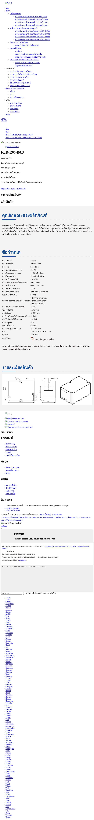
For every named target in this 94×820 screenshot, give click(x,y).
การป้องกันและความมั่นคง (21, 71)
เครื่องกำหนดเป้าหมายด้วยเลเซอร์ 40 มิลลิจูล (32, 34)
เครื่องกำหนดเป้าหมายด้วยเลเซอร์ (23, 28)
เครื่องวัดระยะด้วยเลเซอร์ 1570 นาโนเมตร (31, 22)
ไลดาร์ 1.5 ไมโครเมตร (19, 43)
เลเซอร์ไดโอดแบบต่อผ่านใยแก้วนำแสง (30, 57)
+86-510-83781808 (13, 510)
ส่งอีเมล (4, 526)
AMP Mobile (57, 515)
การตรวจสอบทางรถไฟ (19, 77)
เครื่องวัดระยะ (15, 14)
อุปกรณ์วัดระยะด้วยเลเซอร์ (11, 520)
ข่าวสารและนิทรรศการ (15, 89)
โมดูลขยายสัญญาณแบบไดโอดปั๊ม (28, 54)
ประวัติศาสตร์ (15, 106)
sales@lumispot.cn (12, 508)
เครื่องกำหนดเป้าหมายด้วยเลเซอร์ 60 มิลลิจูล (32, 37)
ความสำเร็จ (14, 112)
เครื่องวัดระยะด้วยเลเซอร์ (66, 517)
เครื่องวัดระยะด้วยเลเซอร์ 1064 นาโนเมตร (31, 25)
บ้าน (7, 8)
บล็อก (12, 91)
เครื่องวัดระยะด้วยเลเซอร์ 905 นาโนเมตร (31, 17)
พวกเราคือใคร (16, 103)
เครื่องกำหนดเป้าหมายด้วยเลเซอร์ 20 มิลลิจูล (32, 31)
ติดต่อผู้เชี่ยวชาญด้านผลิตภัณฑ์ (13, 189)
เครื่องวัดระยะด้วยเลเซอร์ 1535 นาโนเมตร (31, 19)
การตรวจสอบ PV (17, 80)
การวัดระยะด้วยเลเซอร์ (10, 517)
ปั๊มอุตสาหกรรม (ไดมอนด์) (20, 83)
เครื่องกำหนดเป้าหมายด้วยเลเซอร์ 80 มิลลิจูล (32, 40)
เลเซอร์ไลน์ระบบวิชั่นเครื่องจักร (27, 63)
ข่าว (11, 94)
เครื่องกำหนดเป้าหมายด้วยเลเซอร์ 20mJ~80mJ (24, 138)
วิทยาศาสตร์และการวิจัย (20, 86)
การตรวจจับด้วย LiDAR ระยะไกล (23, 74)
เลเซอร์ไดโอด (15, 48)
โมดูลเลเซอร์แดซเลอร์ (23, 66)
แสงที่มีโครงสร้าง (13, 455)
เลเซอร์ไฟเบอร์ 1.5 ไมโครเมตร (27, 45)
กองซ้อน (18, 51)
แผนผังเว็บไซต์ (45, 515)
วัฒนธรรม (14, 109)
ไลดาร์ (8, 453)
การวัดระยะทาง (49, 517)
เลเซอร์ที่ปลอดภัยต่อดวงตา (31, 517)
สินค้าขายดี (10, 444)
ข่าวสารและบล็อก (13, 467)
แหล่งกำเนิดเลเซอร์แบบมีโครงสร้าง (24, 60)
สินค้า (8, 11)
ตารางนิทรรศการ (17, 97)
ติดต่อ (8, 114)
